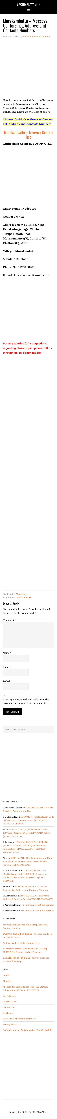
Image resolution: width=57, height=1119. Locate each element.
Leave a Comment (41, 36)
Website (7, 681)
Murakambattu (24, 597)
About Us (7, 981)
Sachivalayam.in (28, 4)
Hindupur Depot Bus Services (39, 904)
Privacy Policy (10, 1024)
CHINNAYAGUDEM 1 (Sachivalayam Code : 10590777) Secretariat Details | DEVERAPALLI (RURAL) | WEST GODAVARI (28, 861)
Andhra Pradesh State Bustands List (21, 943)
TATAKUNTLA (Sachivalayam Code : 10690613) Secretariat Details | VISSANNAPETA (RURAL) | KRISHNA (26, 833)
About (6, 975)
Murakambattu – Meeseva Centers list (28, 134)
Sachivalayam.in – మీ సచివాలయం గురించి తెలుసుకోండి (27, 1030)
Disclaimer (8, 1013)
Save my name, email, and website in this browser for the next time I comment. (26, 701)
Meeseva (20, 594)
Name (7, 652)
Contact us (8, 1007)
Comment (9, 620)
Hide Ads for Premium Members (19, 1018)
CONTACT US (10, 1001)
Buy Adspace (9, 996)
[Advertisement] (28, 69)
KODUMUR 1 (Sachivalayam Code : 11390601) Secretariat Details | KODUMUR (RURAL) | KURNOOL (28, 820)
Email (7, 667)
